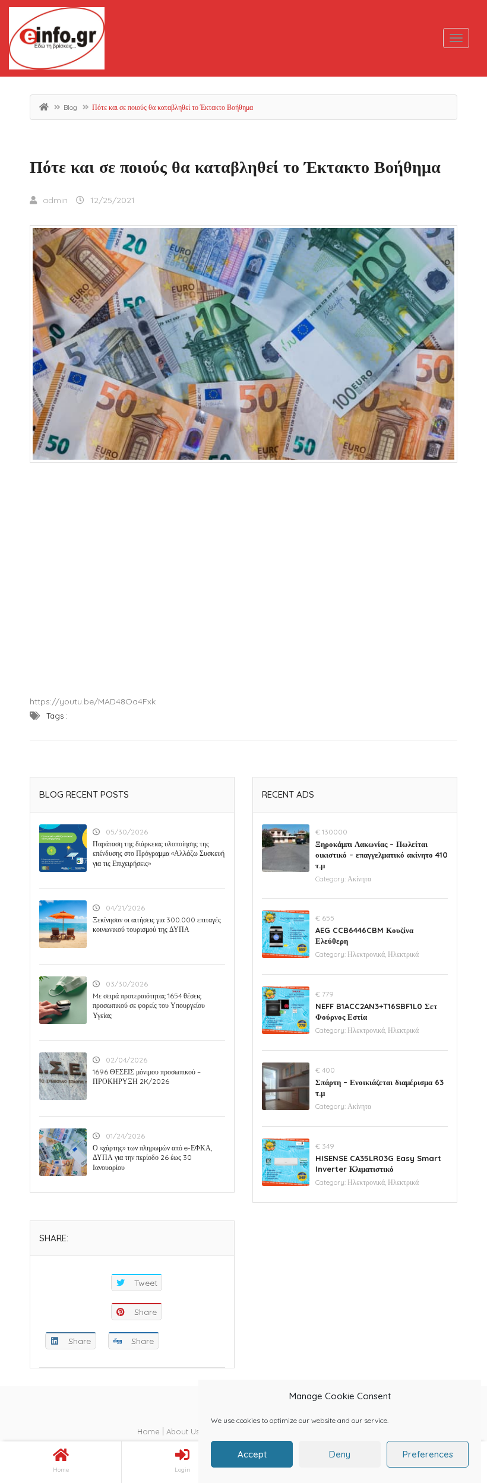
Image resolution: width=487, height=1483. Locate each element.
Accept (252, 1454)
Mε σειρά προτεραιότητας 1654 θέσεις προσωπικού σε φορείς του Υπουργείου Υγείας (149, 1005)
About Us (183, 1431)
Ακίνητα (359, 878)
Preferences (428, 1454)
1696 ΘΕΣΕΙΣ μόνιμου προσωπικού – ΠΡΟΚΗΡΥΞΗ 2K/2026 (147, 1076)
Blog (70, 107)
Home (148, 1431)
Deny (339, 1454)
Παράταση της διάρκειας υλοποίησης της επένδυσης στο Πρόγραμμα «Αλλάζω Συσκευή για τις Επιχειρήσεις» (158, 853)
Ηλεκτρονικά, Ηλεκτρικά (383, 954)
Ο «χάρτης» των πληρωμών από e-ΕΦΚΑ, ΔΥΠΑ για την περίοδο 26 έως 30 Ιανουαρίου (152, 1157)
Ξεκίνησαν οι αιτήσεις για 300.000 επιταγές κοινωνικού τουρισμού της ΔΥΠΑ (157, 924)
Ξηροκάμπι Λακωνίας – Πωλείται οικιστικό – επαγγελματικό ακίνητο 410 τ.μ (381, 854)
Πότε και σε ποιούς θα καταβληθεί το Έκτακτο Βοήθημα (235, 166)
